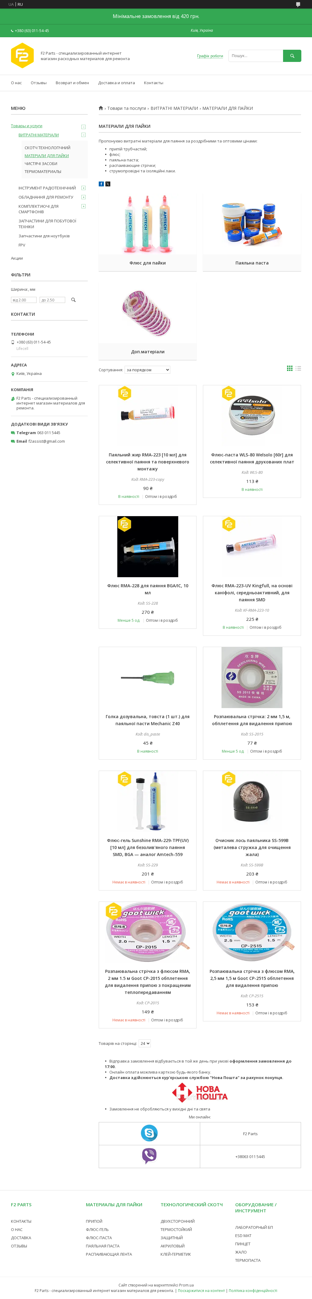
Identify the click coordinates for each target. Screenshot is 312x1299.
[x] (107, 185)
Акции (17, 258)
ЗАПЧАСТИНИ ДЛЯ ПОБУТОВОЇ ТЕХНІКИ (47, 223)
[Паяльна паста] (252, 223)
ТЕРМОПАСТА (248, 1260)
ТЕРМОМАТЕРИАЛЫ (43, 171)
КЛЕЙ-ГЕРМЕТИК (176, 1254)
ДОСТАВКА (21, 1237)
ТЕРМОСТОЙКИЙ (176, 1229)
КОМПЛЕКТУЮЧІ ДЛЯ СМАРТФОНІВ (38, 208)
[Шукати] (292, 56)
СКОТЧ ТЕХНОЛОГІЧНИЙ (47, 147)
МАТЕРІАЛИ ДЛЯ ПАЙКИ (47, 155)
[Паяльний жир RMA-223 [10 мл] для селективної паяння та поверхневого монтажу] (147, 415)
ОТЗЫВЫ (19, 1246)
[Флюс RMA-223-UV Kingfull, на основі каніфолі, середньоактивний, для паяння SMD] (251, 546)
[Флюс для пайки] (148, 223)
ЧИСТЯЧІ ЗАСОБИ (41, 163)
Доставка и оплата (116, 82)
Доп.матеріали (148, 351)
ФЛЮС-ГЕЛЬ (97, 1229)
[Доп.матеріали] (148, 312)
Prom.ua (186, 1285)
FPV (22, 245)
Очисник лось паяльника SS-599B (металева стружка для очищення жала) (252, 847)
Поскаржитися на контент (201, 1290)
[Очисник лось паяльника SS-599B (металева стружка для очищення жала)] (251, 801)
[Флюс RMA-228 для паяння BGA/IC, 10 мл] (147, 546)
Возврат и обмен (72, 82)
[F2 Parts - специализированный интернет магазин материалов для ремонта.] (22, 67)
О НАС (17, 1229)
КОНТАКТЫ (21, 1221)
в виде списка (298, 369)
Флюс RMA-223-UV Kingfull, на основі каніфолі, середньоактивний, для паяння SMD (251, 593)
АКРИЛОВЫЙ (173, 1246)
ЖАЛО (241, 1252)
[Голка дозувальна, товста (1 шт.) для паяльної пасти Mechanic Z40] (147, 677)
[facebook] (101, 185)
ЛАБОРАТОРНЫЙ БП (254, 1227)
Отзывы (39, 82)
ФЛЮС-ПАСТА (99, 1237)
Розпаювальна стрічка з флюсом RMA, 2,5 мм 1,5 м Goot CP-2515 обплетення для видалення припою (252, 978)
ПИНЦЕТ (242, 1244)
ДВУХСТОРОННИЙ (178, 1221)
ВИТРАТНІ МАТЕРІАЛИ (174, 108)
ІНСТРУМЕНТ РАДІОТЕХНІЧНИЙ (47, 188)
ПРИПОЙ (94, 1221)
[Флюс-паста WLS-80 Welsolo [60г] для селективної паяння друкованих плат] (251, 415)
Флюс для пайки (147, 263)
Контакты (153, 82)
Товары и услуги (26, 125)
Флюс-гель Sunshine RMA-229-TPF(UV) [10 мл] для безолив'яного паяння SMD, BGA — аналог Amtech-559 (148, 847)
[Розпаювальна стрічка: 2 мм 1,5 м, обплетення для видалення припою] (251, 677)
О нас (16, 82)
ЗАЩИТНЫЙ (172, 1237)
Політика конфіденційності (253, 1290)
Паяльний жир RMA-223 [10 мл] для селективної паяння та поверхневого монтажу (147, 462)
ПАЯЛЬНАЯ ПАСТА (102, 1246)
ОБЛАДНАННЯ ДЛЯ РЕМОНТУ (46, 197)
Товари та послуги (126, 108)
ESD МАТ (243, 1235)
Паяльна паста (252, 263)
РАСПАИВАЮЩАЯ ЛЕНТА (109, 1254)
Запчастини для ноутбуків (44, 236)
